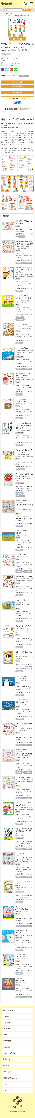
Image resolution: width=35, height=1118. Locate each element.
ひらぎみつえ (26, 935)
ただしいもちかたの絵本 (23, 754)
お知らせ (6, 1016)
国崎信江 (29, 478)
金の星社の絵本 (19, 978)
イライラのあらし (21, 324)
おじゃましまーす (21, 702)
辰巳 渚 (17, 557)
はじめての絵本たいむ (21, 930)
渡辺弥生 (17, 274)
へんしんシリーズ (20, 954)
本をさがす (27, 9)
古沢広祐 (17, 835)
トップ (2, 13)
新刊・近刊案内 (8, 1010)
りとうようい (19, 535)
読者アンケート (8, 1059)
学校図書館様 (7, 1041)
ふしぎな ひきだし (21, 401)
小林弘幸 (17, 887)
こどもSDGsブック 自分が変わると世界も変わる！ (23, 831)
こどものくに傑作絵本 (21, 399)
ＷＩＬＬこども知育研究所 (22, 509)
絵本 (12, 65)
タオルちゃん (20, 933)
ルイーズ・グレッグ (20, 326)
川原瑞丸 (17, 580)
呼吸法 (17, 885)
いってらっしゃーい (22, 678)
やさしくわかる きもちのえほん (23, 267)
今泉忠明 (23, 478)
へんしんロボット (21, 956)
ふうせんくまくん (21, 909)
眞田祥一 (29, 781)
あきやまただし (19, 911)
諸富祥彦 (17, 478)
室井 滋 (17, 935)
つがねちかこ (26, 403)
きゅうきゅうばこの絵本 (23, 576)
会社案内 (6, 1065)
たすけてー (19, 533)
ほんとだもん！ (20, 980)
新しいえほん (19, 907)
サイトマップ (7, 1090)
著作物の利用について (10, 1078)
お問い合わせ (7, 1072)
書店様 (5, 1034)
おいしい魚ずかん (21, 348)
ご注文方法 (6, 1047)
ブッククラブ (7, 1028)
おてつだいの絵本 (21, 554)
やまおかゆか (19, 656)
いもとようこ (19, 982)
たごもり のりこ (28, 604)
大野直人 (26, 887)
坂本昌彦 (25, 580)
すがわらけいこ (28, 274)
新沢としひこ (19, 630)
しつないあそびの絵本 (23, 777)
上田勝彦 (17, 350)
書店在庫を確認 (17, 93)
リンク (5, 1084)
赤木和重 (23, 50)
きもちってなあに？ (22, 375)
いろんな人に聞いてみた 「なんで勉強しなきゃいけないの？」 (24, 425)
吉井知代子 (27, 328)
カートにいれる (17, 82)
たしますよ (19, 602)
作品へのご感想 (17, 39)
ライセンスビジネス (9, 1053)
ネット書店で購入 (17, 86)
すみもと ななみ (19, 248)
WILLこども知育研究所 (8, 50)
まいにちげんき (20, 805)
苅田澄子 (17, 403)
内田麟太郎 (18, 604)
